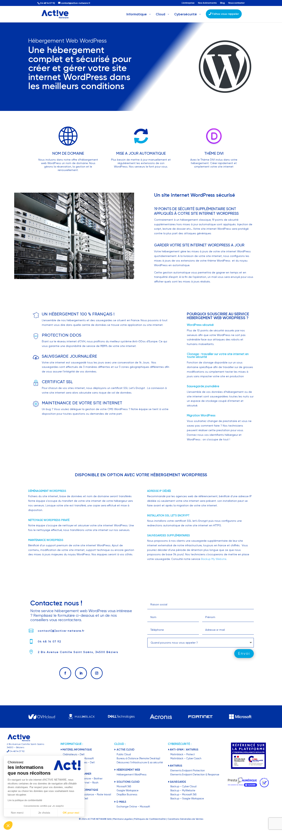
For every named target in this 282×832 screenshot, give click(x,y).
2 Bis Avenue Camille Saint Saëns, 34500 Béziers (78, 652)
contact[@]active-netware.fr (61, 630)
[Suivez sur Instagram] (97, 673)
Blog (222, 3)
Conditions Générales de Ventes (185, 819)
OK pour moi (71, 812)
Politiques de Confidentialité (150, 819)
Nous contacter (236, 3)
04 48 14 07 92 (49, 641)
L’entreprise (188, 3)
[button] (8, 825)
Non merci (17, 812)
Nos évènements (207, 3)
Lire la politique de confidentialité (25, 800)
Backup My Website (213, 558)
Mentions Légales (122, 819)
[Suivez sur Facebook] (65, 673)
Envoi (244, 653)
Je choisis (44, 812)
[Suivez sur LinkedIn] (81, 673)
